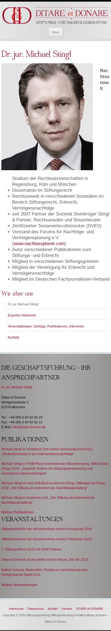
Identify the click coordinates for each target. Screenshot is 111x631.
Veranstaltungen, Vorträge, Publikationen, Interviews (46, 326)
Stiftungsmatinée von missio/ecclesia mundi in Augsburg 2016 (46, 529)
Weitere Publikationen (17, 512)
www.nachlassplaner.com (39, 243)
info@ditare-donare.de (29, 427)
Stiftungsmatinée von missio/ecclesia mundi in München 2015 (46, 539)
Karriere (67, 608)
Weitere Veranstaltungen (19, 585)
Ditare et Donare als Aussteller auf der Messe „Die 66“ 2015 (44, 560)
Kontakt (13, 337)
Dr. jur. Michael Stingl (23, 304)
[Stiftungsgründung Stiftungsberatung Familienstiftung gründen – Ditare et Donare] (55, 16)
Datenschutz (35, 608)
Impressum (16, 608)
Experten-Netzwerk (22, 315)
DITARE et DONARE (89, 608)
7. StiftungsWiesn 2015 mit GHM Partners (31, 549)
